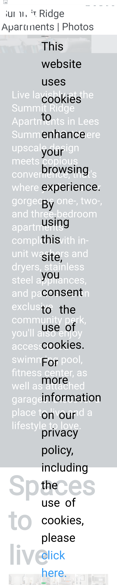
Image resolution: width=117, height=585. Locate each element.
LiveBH (95, 5)
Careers (113, 5)
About (107, 5)
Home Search (88, 5)
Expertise (101, 5)
